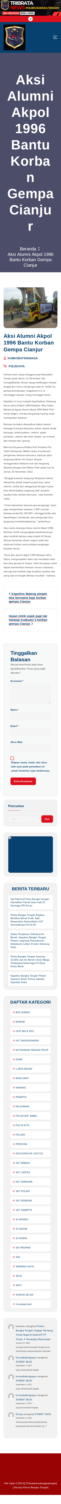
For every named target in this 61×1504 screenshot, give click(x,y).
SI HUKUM (21, 1228)
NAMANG (21, 1087)
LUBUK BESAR (24, 1068)
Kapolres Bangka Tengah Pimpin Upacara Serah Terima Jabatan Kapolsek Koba (28, 979)
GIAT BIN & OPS (25, 1031)
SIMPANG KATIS (25, 1266)
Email (14, 726)
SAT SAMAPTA (24, 1210)
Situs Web (16, 742)
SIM (18, 1257)
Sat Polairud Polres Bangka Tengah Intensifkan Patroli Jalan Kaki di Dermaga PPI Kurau (30, 902)
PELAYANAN (22, 1106)
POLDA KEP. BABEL (26, 1115)
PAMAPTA (21, 1097)
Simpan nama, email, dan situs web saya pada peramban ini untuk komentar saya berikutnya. (30, 766)
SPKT (19, 1285)
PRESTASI (21, 1144)
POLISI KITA (17, 366)
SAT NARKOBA (24, 1181)
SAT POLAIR (22, 1191)
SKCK (19, 1275)
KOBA (19, 1059)
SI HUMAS (21, 1238)
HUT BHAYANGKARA (27, 1040)
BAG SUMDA (23, 1012)
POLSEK (20, 1134)
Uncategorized (24, 1304)
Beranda (28, 248)
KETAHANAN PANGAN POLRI (32, 1050)
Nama (15, 709)
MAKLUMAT (22, 1078)
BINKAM (20, 1021)
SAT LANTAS (23, 1172)
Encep (19, 1414)
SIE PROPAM (23, 1247)
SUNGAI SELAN (24, 1294)
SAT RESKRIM (24, 1200)
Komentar (17, 681)
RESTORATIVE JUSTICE (29, 1153)
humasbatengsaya (26, 1357)
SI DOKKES (22, 1219)
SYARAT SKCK (24, 1361)
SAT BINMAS (23, 1163)
